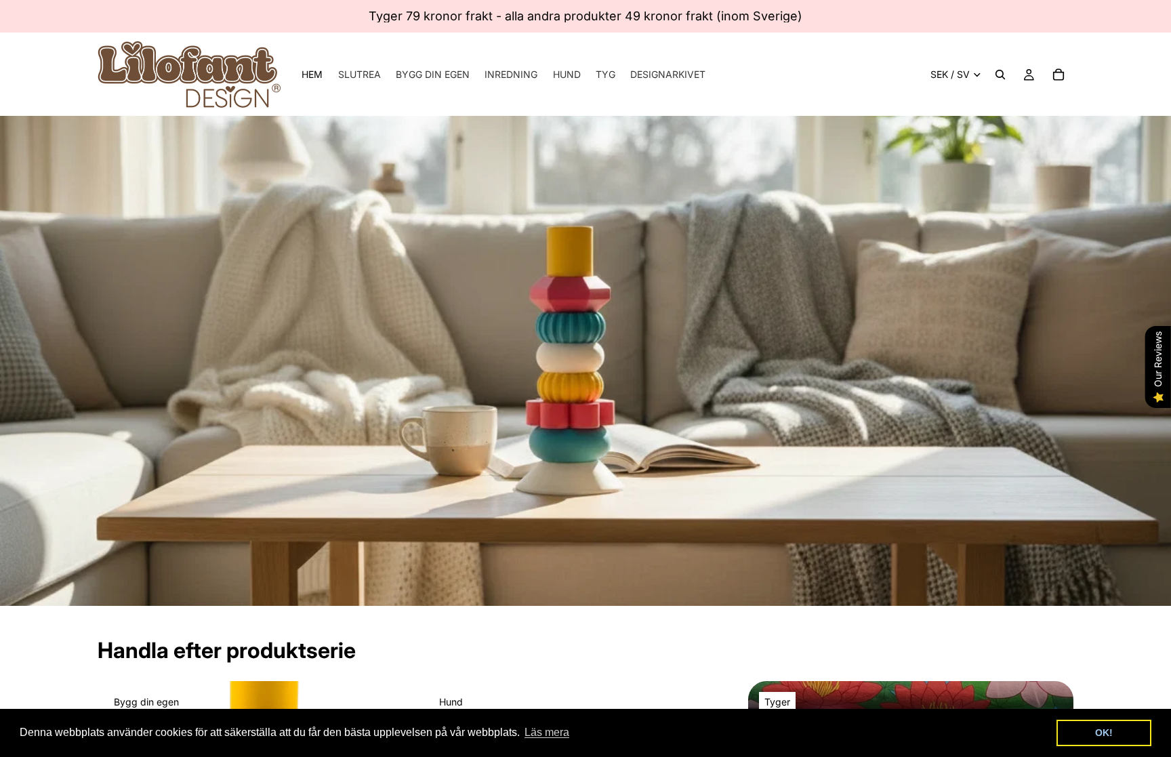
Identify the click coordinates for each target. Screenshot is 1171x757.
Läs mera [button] (547, 732)
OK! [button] (1104, 732)
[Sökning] (1000, 74)
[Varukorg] (1058, 74)
